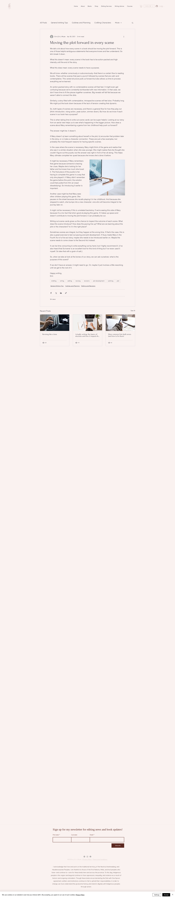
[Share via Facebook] (51, 293)
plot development (98, 281)
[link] (141, 6)
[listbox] (149, 6)
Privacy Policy (80, 895)
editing (70, 281)
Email (91, 835)
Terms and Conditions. (100, 859)
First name (56, 835)
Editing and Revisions (88, 286)
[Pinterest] (84, 857)
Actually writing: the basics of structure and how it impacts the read (87, 335)
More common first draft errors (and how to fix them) (119, 335)
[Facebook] (90, 857)
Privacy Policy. (87, 859)
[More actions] (124, 36)
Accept (166, 895)
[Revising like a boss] (54, 322)
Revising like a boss (49, 334)
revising (78, 281)
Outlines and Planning (81, 23)
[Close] (172, 894)
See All (133, 311)
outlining (110, 281)
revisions (87, 281)
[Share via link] (66, 293)
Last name (74, 835)
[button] (149, 6)
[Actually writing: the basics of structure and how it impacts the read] (87, 322)
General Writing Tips (59, 23)
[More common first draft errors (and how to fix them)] (120, 322)
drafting (53, 281)
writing (62, 281)
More (117, 23)
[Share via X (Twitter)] (56, 293)
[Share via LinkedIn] (61, 293)
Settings (156, 895)
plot (118, 281)
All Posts (43, 23)
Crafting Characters (102, 23)
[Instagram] (87, 857)
